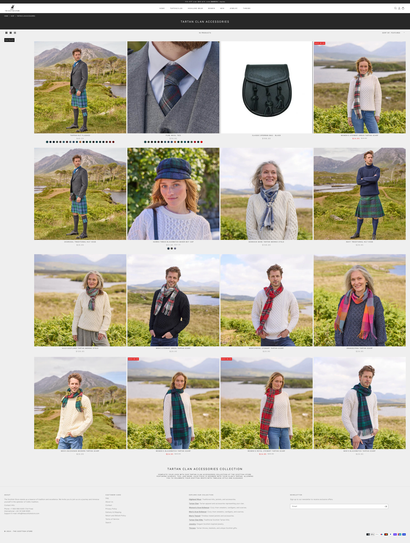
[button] (395, 8)
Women (211, 8)
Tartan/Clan (176, 8)
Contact (108, 505)
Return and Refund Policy (115, 516)
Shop (12, 16)
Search (108, 523)
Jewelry (234, 8)
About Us (109, 502)
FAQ (107, 498)
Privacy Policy (111, 509)
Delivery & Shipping (113, 512)
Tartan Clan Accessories (26, 16)
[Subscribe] (385, 506)
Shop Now (222, 1)
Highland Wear (195, 8)
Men (222, 8)
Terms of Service (112, 519)
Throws (246, 8)
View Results (9, 40)
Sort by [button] (391, 33)
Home (162, 8)
